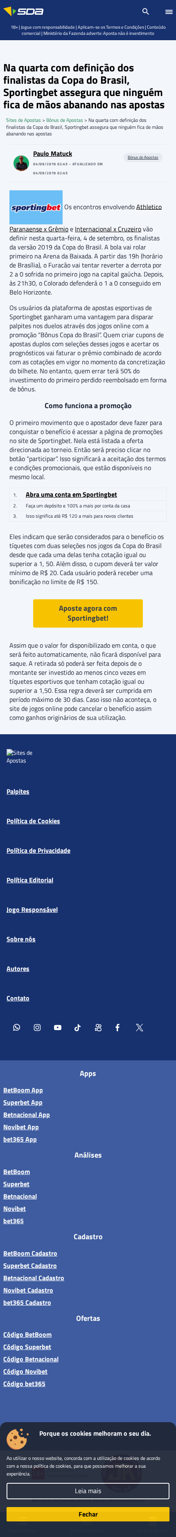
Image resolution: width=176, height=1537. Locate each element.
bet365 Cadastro (27, 1302)
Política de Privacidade (38, 850)
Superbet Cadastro (30, 1265)
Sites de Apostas (23, 120)
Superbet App (23, 1102)
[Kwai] (98, 1027)
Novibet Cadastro (28, 1290)
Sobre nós (21, 939)
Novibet (14, 1208)
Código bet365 (24, 1384)
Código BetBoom (27, 1334)
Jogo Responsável (32, 909)
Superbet (16, 1184)
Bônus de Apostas (64, 120)
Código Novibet (25, 1371)
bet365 (13, 1221)
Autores (18, 968)
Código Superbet (27, 1347)
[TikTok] (78, 1027)
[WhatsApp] (17, 1027)
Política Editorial (30, 880)
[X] (139, 1027)
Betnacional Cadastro (33, 1278)
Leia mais (88, 1491)
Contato (18, 998)
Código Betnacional (31, 1359)
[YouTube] (57, 1027)
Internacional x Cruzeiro (108, 229)
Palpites (18, 791)
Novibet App (21, 1127)
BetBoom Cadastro (30, 1253)
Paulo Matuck (52, 153)
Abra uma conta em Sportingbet (71, 494)
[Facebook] (119, 1027)
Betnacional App (26, 1114)
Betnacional (20, 1196)
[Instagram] (37, 1027)
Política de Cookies (33, 821)
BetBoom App (23, 1090)
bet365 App (20, 1139)
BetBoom (16, 1171)
